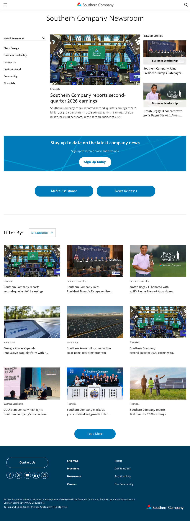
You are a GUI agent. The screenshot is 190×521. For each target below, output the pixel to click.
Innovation (10, 62)
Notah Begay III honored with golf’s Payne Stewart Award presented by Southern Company (162, 113)
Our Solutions (123, 468)
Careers (72, 484)
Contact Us (27, 462)
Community (10, 76)
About (118, 460)
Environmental (12, 69)
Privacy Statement (42, 507)
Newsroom (74, 476)
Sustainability (123, 476)
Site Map (72, 460)
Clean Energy (11, 48)
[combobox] (42, 232)
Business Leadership (15, 55)
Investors (73, 468)
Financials (9, 83)
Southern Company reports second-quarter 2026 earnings (88, 98)
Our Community (124, 484)
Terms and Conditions (16, 507)
